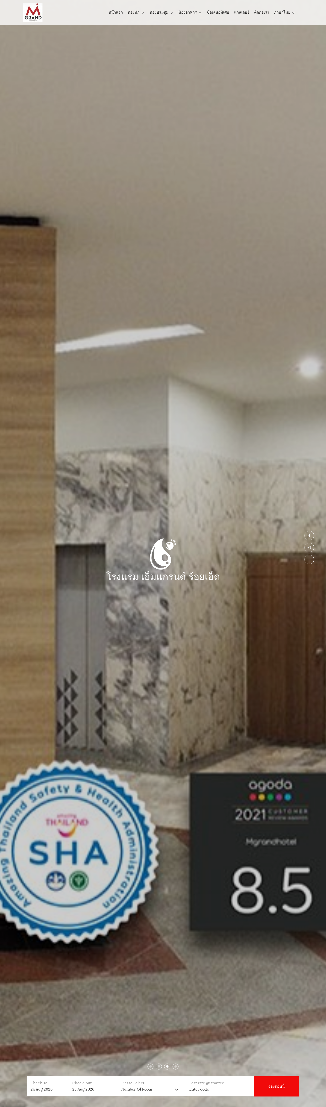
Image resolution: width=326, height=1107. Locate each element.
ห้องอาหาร (188, 12)
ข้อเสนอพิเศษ (218, 12)
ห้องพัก (134, 12)
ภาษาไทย (282, 12)
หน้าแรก (116, 12)
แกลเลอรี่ (241, 12)
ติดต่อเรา (261, 12)
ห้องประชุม (159, 12)
